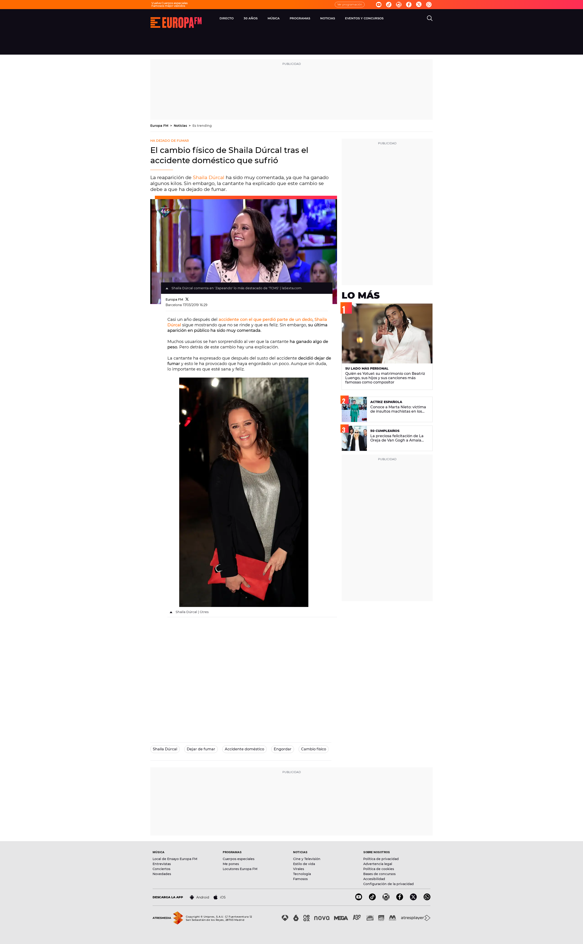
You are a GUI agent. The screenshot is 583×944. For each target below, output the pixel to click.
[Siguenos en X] (413, 899)
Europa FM (159, 126)
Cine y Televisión (306, 859)
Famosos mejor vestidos (168, 6)
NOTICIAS (327, 18)
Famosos (300, 879)
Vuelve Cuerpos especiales (169, 3)
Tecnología (302, 874)
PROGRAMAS (300, 18)
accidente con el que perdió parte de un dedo (265, 319)
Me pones (231, 864)
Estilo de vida (304, 864)
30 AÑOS (251, 18)
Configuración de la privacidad (388, 884)
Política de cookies (378, 869)
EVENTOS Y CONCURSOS (364, 18)
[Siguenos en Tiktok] (388, 4)
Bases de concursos (379, 874)
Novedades (162, 874)
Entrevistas (162, 864)
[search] (429, 18)
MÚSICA (274, 18)
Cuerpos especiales (238, 859)
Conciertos (161, 869)
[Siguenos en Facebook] (409, 4)
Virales (298, 869)
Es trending (202, 126)
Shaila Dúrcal (208, 177)
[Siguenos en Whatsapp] (429, 4)
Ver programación (349, 4)
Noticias (181, 126)
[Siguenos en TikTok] (372, 899)
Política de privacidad (381, 859)
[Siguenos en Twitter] (419, 5)
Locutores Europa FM (240, 869)
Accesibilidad (374, 879)
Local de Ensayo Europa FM (175, 859)
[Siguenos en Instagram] (398, 4)
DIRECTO (227, 18)
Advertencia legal (377, 864)
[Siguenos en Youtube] (378, 4)
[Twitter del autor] (187, 299)
